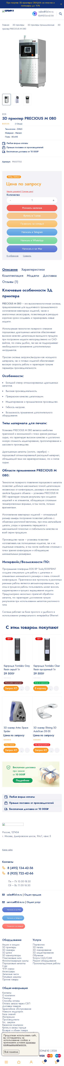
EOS (4, 114)
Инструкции (8, 1017)
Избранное (45, 1061)
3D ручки (7, 952)
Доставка (50, 275)
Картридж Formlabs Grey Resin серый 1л (17, 667)
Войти (31, 1062)
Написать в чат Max (32, 248)
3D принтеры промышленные (41, 24)
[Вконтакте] (11, 842)
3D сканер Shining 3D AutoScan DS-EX (44, 729)
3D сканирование (42, 950)
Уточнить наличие (32, 208)
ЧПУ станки (8, 968)
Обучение (38, 955)
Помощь (6, 998)
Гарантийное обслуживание (16, 1009)
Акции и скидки (10, 944)
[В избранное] (12, 255)
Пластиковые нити (11, 958)
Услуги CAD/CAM (42, 958)
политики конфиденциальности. (19, 1044)
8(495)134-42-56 (46, 15)
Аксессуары (8, 971)
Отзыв (19, 123)
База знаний (8, 1014)
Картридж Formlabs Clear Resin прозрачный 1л (46, 667)
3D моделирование (43, 952)
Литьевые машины (11, 977)
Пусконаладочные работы (46, 963)
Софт (4, 966)
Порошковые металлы (14, 963)
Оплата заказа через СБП (16, 1003)
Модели (33, 275)
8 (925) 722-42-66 (20, 873)
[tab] (10, 269)
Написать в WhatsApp (32, 240)
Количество (13, 195)
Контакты (6, 992)
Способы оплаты (11, 1001)
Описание (10, 269)
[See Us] (7, 842)
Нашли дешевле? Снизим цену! (20, 191)
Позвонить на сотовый (32, 223)
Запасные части (10, 974)
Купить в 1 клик (32, 215)
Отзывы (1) (10, 282)
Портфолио (39, 944)
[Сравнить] (27, 256)
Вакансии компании (12, 1025)
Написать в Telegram (32, 232)
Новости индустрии (12, 1011)
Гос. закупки (8, 1022)
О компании (8, 995)
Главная (5, 24)
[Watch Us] (3, 842)
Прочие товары (10, 979)
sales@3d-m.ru (46, 11)
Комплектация (12, 275)
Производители (10, 1019)
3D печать (38, 947)
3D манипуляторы (11, 955)
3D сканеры (8, 950)
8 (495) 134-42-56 (20, 868)
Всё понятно (11, 1052)
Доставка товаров (11, 1006)
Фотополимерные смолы (15, 960)
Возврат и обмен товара (15, 1030)
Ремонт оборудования (44, 960)
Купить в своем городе (14, 1027)
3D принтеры (18, 24)
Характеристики (33, 269)
